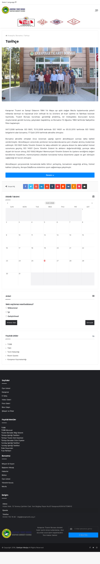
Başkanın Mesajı (8, 467)
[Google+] (36, 186)
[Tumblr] (52, 186)
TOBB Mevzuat (7, 430)
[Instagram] (96, 547)
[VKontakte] (68, 186)
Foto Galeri (6, 403)
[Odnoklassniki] (73, 186)
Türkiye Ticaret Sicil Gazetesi (12, 438)
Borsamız (19, 36)
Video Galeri (6, 400)
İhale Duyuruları (7, 448)
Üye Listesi (6, 388)
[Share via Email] (84, 186)
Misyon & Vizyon (8, 464)
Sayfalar (6, 380)
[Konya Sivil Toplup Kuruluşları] (13, 10)
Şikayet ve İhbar (8, 411)
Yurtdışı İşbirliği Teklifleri (10, 443)
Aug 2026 (50, 203)
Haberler (5, 471)
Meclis (4, 486)
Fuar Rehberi (6, 451)
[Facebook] (25, 186)
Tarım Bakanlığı (13, 352)
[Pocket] (79, 186)
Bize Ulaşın (6, 407)
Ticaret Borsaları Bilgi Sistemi (12, 433)
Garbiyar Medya (22, 547)
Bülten (4, 475)
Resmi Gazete (12, 356)
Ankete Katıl (11, 323)
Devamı (49, 175)
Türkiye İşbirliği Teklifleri (10, 435)
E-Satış (4, 396)
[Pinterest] (57, 186)
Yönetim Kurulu (7, 483)
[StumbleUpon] (47, 186)
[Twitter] (30, 186)
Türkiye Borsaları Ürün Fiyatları (12, 440)
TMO (9, 348)
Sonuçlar (90, 323)
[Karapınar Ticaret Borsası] (50, 21)
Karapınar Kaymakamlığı (16, 359)
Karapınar (5, 392)
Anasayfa (11, 36)
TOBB (9, 344)
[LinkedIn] (41, 186)
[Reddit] (63, 186)
